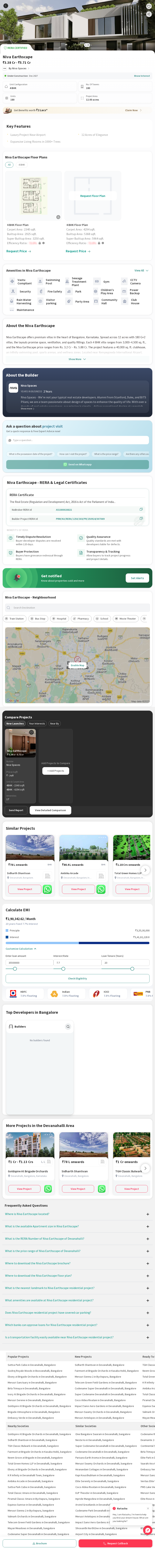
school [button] (104, 618)
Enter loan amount (16, 956)
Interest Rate (60, 956)
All (9, 164)
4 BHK (22, 164)
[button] (34, 243)
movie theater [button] (128, 618)
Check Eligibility (77, 978)
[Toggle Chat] (147, 1530)
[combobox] (80, 608)
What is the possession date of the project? (30, 454)
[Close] (148, 1509)
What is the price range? (106, 454)
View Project (25, 889)
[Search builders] (68, 1027)
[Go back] (5, 5)
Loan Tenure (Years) (112, 956)
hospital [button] (61, 618)
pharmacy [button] (83, 618)
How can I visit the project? (73, 454)
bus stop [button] (40, 618)
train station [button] (17, 618)
